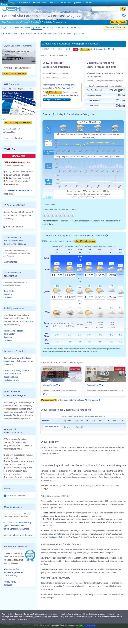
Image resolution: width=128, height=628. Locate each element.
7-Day (39, 34)
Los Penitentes (52, 426)
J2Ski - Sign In (119, 22)
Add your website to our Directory (18, 535)
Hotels (49, 28)
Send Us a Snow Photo (15, 73)
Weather (80, 34)
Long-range (52, 34)
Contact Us (9, 585)
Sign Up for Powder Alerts (58, 99)
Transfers (63, 28)
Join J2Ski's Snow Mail (85, 241)
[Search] (123, 9)
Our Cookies (90, 626)
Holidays (67, 3)
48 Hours (27, 34)
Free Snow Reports (18, 123)
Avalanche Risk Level (58, 537)
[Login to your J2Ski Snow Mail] (19, 101)
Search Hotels (48, 400)
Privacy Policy (10, 582)
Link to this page (11, 575)
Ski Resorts (25, 3)
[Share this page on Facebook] (124, 16)
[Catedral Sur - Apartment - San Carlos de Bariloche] (105, 374)
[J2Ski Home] (12, 10)
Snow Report (11, 34)
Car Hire (77, 28)
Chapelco (8, 294)
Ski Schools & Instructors (17, 529)
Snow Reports (41, 3)
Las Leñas (8, 297)
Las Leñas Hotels (11, 380)
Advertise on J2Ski (12, 569)
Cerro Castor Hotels (12, 374)
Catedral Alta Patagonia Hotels (17, 370)
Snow (15, 22)
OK (81, 626)
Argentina (35, 22)
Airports (79, 3)
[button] (59, 420)
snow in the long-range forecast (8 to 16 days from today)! (59, 86)
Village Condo (49, 385)
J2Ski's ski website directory (18, 522)
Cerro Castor (9, 291)
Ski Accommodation (15, 526)
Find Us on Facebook (15, 496)
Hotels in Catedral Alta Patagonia (83, 400)
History (67, 34)
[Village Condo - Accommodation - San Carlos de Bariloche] (61, 374)
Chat (91, 3)
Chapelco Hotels (11, 377)
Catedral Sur (93, 385)
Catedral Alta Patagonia (17, 28)
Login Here (11, 132)
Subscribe (85, 49)
